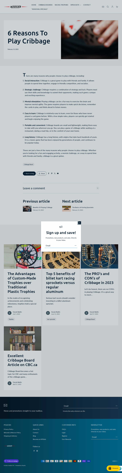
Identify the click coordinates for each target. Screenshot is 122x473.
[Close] (79, 222)
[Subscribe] (75, 245)
